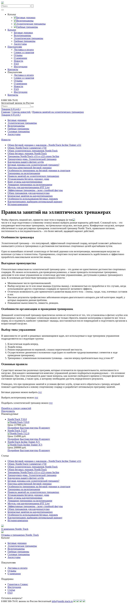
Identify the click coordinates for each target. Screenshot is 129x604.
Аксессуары (20, 44)
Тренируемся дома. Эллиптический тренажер (32, 159)
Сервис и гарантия (24, 52)
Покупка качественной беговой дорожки (30, 167)
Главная (5, 112)
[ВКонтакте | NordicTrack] (74, 601)
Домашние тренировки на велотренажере (30, 184)
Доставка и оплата (24, 49)
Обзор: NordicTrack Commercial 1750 (27, 147)
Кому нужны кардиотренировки (25, 181)
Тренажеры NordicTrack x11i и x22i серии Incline (33, 156)
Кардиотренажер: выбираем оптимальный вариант (35, 201)
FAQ (16, 63)
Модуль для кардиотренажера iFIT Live (29, 187)
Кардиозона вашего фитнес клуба (26, 162)
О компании (20, 58)
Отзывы (18, 55)
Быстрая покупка (29, 427)
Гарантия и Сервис (18, 584)
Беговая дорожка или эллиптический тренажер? (33, 164)
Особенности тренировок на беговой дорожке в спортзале (39, 170)
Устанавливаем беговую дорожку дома (28, 179)
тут (40, 392)
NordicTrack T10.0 (17, 419)
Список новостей (21, 112)
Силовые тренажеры (19, 131)
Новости (18, 61)
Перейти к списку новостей (16, 408)
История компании (18, 204)
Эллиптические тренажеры (31, 23)
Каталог (12, 29)
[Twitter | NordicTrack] (81, 601)
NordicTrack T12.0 (17, 430)
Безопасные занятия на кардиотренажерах (30, 196)
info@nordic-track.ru (62, 601)
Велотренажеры (25, 20)
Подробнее (13, 427)
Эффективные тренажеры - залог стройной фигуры (35, 190)
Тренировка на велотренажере (24, 173)
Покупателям (15, 46)
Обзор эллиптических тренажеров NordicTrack (33, 150)
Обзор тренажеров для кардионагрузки (29, 193)
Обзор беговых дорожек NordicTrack (27, 153)
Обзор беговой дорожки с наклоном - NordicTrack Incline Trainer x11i (44, 145)
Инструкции (20, 66)
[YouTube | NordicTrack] (84, 601)
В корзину (44, 427)
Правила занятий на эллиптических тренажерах (58, 112)
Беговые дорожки (25, 17)
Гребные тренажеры (27, 27)
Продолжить (8, 411)
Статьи (11, 590)
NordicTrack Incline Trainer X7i (24, 442)
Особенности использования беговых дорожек (33, 198)
